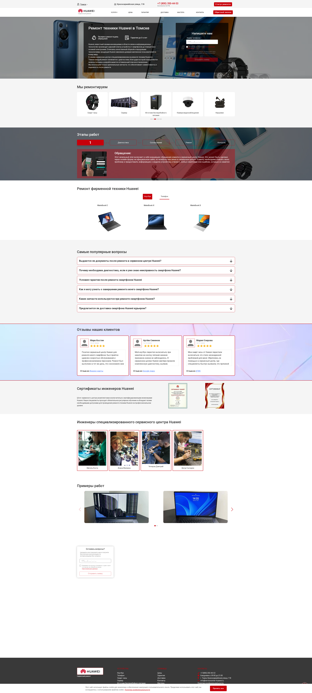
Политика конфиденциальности (137, 690)
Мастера (180, 12)
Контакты (200, 12)
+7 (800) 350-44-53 (167, 3)
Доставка (165, 12)
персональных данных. (90, 569)
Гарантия (145, 12)
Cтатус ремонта (223, 4)
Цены (130, 12)
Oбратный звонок (223, 12)
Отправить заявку (202, 60)
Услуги (114, 12)
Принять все (218, 688)
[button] (151, 119)
